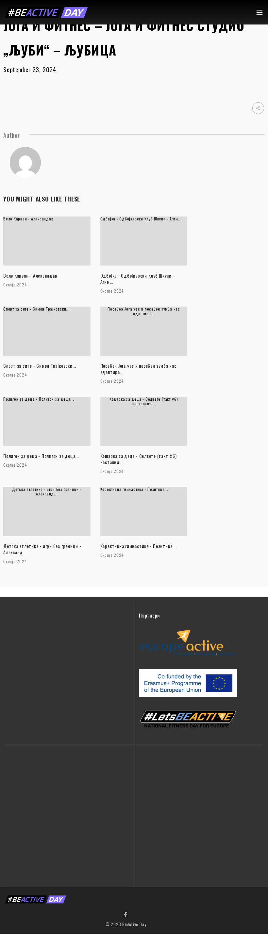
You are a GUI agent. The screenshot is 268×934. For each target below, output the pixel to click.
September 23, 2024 (29, 69)
